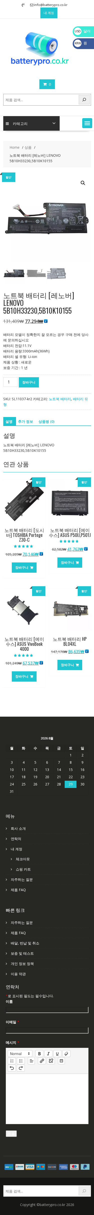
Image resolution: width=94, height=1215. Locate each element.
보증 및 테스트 (22, 953)
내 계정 (49, 13)
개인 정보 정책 (22, 963)
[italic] (48, 1053)
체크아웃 (23, 859)
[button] (87, 123)
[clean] (66, 1053)
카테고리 (20, 123)
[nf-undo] (12, 1068)
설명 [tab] (9, 421)
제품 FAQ (18, 889)
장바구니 (28, 382)
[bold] (39, 1053)
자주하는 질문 (22, 879)
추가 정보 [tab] (25, 421)
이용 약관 (18, 973)
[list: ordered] (12, 1060)
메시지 (12, 1042)
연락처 (16, 838)
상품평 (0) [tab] (46, 421)
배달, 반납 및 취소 (25, 943)
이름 (9, 1001)
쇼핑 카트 (23, 869)
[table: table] (61, 1060)
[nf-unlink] (51, 1060)
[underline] (57, 1053)
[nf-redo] (21, 1068)
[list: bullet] (21, 1060)
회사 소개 (18, 828)
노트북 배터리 (60, 398)
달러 (82, 31)
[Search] (84, 99)
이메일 (12, 1022)
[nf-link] (42, 1060)
